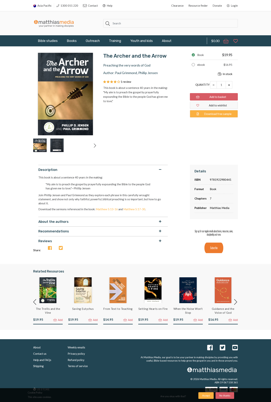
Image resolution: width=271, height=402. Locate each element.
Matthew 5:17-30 (134, 209)
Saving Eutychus (83, 308)
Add (60, 319)
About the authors (53, 222)
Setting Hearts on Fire (153, 308)
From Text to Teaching (118, 308)
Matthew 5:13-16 (107, 209)
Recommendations (53, 231)
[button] (112, 81)
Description (47, 170)
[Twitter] (61, 248)
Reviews (45, 241)
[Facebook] (50, 248)
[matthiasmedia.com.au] (54, 22)
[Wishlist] (234, 41)
